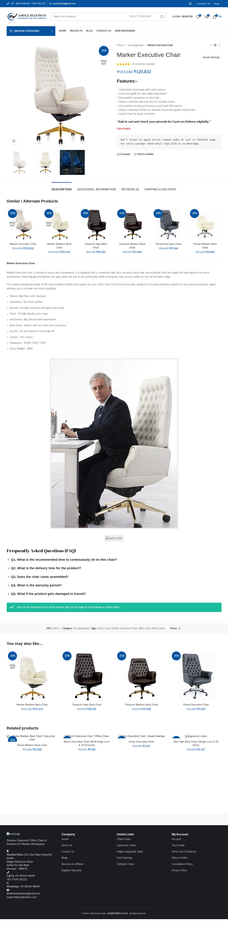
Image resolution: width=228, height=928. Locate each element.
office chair (144, 628)
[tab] (62, 187)
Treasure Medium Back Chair (141, 704)
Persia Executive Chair (168, 243)
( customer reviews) (143, 64)
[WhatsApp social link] (190, 3)
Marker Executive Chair (23, 243)
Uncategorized (135, 45)
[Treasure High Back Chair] (95, 224)
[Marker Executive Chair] (23, 224)
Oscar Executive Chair (141, 741)
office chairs (158, 628)
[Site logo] (27, 16)
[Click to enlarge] (13, 140)
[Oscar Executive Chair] (141, 736)
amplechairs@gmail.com (64, 4)
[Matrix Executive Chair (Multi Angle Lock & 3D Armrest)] (86, 736)
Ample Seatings (211, 57)
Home (120, 45)
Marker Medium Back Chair (32, 704)
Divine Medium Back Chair (32, 745)
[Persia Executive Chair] (168, 224)
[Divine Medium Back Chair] (32, 738)
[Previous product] (211, 45)
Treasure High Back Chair (86, 704)
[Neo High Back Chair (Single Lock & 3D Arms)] (196, 736)
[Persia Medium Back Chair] (205, 224)
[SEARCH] (162, 17)
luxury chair (103, 628)
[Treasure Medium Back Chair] (132, 224)
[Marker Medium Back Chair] (59, 224)
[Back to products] (215, 45)
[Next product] (219, 45)
